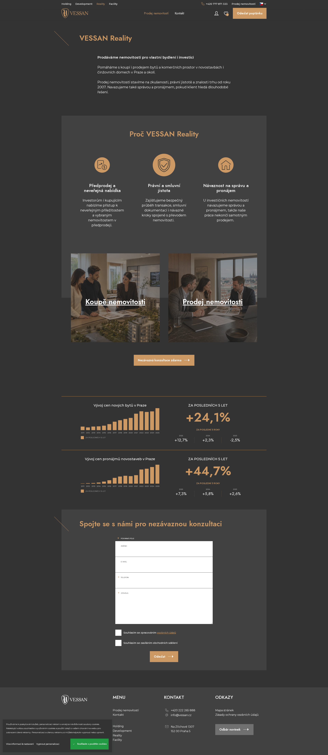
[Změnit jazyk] (262, 4)
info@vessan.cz (181, 715)
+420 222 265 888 (183, 710)
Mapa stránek (224, 710)
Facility (117, 740)
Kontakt (118, 714)
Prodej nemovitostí (243, 3)
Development (122, 730)
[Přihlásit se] (216, 13)
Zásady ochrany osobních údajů (237, 714)
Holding (118, 726)
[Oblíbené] (226, 13)
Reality (117, 735)
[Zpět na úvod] (87, 13)
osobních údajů (166, 632)
